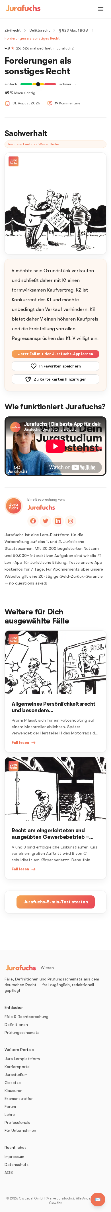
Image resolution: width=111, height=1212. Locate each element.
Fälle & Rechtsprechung (26, 1016)
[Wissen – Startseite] (23, 9)
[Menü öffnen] (100, 9)
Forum (10, 1106)
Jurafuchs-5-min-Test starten (55, 902)
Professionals (17, 1122)
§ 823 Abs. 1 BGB (73, 30)
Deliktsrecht (40, 30)
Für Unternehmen (20, 1130)
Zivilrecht (12, 30)
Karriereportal (17, 1066)
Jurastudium (16, 1074)
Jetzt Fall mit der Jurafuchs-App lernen (55, 354)
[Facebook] (33, 521)
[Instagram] (70, 521)
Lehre (10, 1114)
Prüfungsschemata (22, 1032)
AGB (9, 1172)
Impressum (14, 1156)
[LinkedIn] (58, 521)
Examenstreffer (19, 1098)
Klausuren (13, 1090)
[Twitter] (45, 521)
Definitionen (16, 1024)
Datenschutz (16, 1164)
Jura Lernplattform (22, 1058)
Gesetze (13, 1082)
